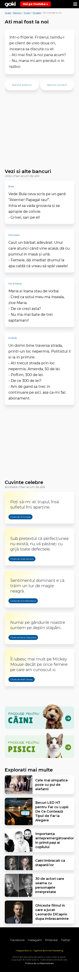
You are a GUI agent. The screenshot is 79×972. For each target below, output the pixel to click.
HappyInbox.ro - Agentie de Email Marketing (39, 950)
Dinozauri (14, 234)
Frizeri (27, 12)
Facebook (17, 940)
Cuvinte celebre (24, 482)
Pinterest (51, 940)
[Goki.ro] (10, 4)
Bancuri (17, 12)
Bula (11, 186)
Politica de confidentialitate (39, 963)
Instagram (35, 940)
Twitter (65, 940)
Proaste (37, 12)
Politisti (12, 337)
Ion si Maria (14, 283)
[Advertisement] (39, 131)
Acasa (8, 12)
